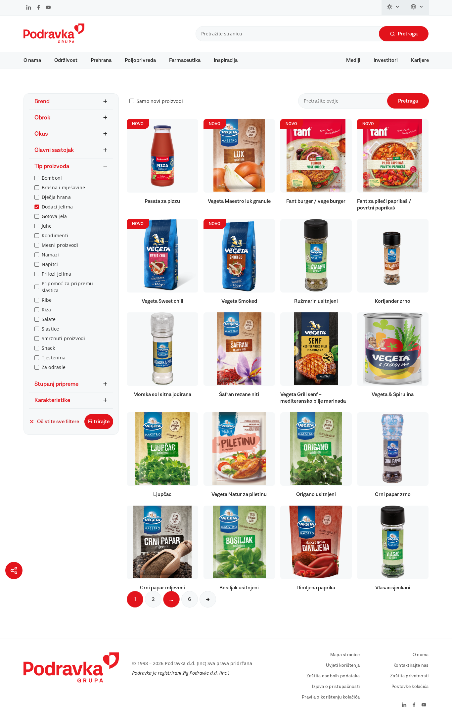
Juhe (47, 226)
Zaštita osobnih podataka (333, 676)
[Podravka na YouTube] (48, 8)
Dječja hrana (56, 197)
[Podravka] (53, 41)
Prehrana (101, 60)
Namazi (50, 254)
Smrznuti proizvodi (63, 338)
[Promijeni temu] (393, 7)
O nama (32, 60)
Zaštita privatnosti (409, 676)
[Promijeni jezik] (417, 7)
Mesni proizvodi (60, 245)
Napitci (50, 264)
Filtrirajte (99, 421)
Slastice (50, 329)
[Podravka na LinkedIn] (28, 8)
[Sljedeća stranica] (208, 599)
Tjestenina (54, 357)
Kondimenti (55, 235)
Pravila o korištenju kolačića (331, 697)
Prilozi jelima (56, 274)
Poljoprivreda (140, 60)
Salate (49, 319)
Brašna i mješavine (63, 187)
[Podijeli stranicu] (14, 570)
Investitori (386, 60)
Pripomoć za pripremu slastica (67, 287)
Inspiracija (226, 60)
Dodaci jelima (57, 207)
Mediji (353, 60)
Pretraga (408, 33)
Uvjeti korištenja (343, 665)
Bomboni (52, 178)
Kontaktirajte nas (411, 665)
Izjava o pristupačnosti (336, 686)
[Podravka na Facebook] (38, 8)
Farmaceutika (185, 60)
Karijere (420, 60)
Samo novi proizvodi (160, 101)
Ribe (47, 300)
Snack (48, 348)
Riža (46, 309)
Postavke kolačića (410, 686)
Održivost (65, 60)
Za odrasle (54, 367)
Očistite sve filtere (58, 421)
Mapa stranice (345, 655)
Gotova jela (54, 216)
